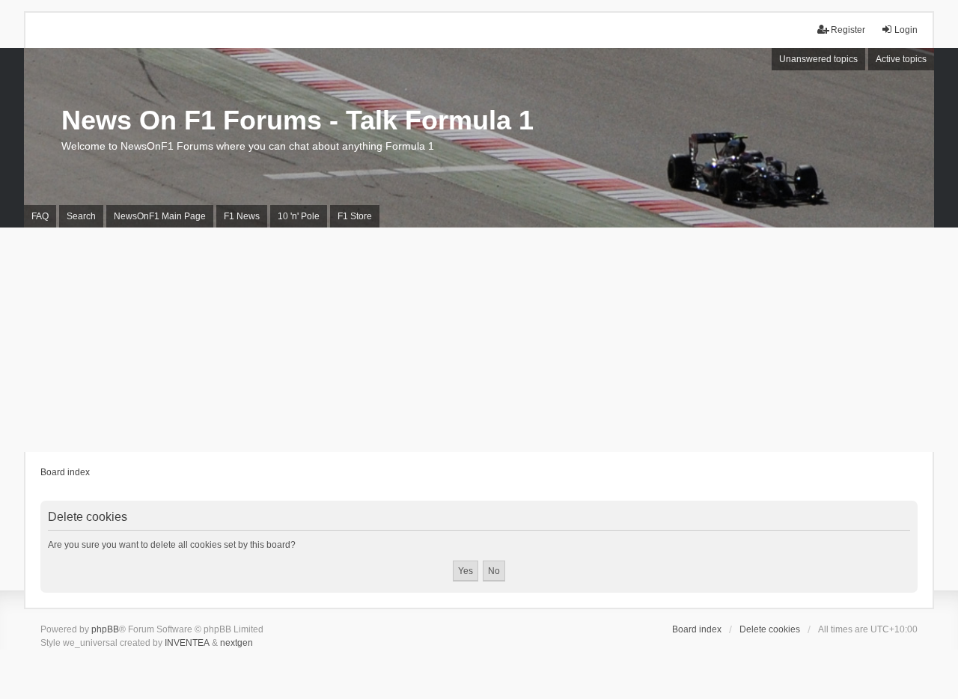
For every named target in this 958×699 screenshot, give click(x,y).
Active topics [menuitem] (901, 59)
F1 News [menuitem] (242, 216)
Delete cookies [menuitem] (769, 629)
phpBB (105, 629)
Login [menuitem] (906, 30)
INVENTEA (187, 643)
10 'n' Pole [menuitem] (299, 216)
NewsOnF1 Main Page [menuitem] (160, 216)
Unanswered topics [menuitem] (818, 59)
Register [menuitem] (848, 30)
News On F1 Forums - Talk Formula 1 (297, 120)
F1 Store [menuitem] (355, 216)
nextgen (236, 643)
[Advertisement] (479, 340)
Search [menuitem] (81, 216)
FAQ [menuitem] (40, 216)
